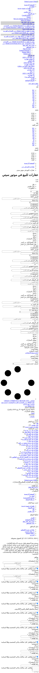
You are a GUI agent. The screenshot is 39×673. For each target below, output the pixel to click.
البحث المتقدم (33, 351)
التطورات (31, 188)
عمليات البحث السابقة (31, 347)
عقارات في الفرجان (32, 434)
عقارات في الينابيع (32, 473)
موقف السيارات (31, 238)
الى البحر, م (34, 304)
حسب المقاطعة (33, 428)
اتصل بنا (32, 496)
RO (33, 105)
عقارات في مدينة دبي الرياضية (28, 459)
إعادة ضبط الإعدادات (31, 353)
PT (33, 103)
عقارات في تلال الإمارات (30, 475)
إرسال (36, 572)
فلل (33, 184)
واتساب (32, 416)
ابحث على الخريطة (28, 521)
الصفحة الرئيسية (29, 494)
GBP (32, 120)
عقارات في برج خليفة (31, 462)
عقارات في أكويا (33, 436)
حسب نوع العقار (33, 421)
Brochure (31, 415)
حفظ (36, 362)
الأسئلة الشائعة (29, 520)
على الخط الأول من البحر (28, 242)
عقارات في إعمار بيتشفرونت (29, 455)
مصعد (34, 240)
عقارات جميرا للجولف (27, 530)
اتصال (32, 413)
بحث (36, 179)
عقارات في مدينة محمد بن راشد (28, 443)
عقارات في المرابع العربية (30, 439)
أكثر (37, 478)
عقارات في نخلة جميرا (31, 437)
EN (33, 92)
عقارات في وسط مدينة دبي (29, 452)
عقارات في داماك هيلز (31, 432)
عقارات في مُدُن (33, 441)
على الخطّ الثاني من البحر (28, 244)
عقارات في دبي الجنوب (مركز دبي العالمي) (24, 457)
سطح (34, 237)
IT (33, 102)
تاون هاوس (30, 186)
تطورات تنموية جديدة (31, 427)
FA (33, 95)
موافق (36, 557)
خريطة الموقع (30, 499)
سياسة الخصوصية (28, 498)
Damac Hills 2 (30, 533)
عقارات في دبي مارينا (31, 430)
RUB (32, 118)
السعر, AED (34, 197)
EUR (32, 113)
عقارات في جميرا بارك (31, 460)
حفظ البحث (34, 349)
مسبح (34, 233)
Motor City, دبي (29, 406)
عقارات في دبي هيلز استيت (29, 444)
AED (32, 115)
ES (33, 98)
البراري (32, 535)
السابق (32, 356)
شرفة (34, 235)
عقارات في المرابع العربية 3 (29, 453)
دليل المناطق (30, 523)
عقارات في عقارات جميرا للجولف (27, 468)
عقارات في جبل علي (31, 464)
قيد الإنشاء (31, 508)
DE (33, 93)
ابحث (36, 356)
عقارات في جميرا (32, 446)
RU (33, 90)
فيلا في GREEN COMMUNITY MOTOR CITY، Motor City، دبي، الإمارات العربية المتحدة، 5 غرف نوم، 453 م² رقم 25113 (17, 402)
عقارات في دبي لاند (32, 450)
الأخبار (32, 518)
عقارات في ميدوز (32, 448)
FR (33, 100)
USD (32, 117)
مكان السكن (34, 317)
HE (33, 107)
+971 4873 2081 (33, 83)
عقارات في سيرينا (32, 476)
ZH (33, 97)
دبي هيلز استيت (29, 531)
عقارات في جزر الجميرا (30, 466)
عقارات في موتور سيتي (30, 469)
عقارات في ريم (33, 471)
